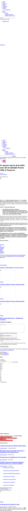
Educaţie (4, 7)
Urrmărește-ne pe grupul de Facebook (11, 470)
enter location (15, 362)
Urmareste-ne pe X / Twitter (8, 476)
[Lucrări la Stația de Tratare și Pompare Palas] (7, 280)
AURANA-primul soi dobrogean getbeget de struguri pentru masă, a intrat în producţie (12, 463)
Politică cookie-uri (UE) (10, 15)
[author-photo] (3, 263)
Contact (4, 12)
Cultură (4, 8)
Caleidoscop (7, 9)
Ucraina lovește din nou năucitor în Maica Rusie (13, 445)
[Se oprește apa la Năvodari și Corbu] (10, 500)
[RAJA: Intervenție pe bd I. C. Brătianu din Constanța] (7, 314)
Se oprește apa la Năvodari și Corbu (9, 504)
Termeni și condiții (9, 14)
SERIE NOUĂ (6, 21)
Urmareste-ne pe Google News (9, 479)
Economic (5, 3)
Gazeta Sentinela (3, 174)
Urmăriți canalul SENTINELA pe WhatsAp (11, 473)
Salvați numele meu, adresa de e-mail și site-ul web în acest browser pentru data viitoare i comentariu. (13, 344)
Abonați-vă (6, 354)
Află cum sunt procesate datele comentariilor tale (13, 349)
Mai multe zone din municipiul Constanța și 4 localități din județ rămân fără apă (12, 451)
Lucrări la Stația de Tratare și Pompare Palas (12, 284)
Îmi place (5, 352)
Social (4, 2)
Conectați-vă (6, 353)
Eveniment (5, 6)
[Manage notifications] (25, 508)
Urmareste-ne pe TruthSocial (9, 482)
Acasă (4, 1)
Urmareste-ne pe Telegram (8, 485)
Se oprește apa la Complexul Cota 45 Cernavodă (13, 457)
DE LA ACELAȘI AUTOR (17, 267)
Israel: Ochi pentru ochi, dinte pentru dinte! (17, 255)
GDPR (6, 13)
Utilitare (4, 157)
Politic (4, 5)
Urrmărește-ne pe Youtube (8, 467)
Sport (4, 10)
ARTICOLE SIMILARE (5, 267)
